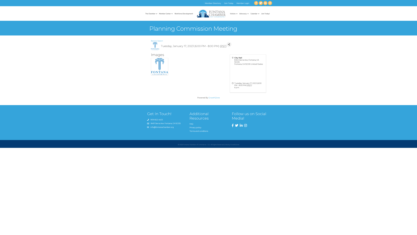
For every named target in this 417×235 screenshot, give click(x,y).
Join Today (228, 3)
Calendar (254, 14)
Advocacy (243, 14)
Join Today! (265, 14)
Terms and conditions (198, 131)
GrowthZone (214, 98)
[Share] (229, 44)
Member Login (243, 3)
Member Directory (213, 3)
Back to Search (157, 41)
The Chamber (150, 14)
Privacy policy (195, 128)
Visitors (233, 14)
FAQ (191, 124)
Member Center (165, 14)
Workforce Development (184, 14)
